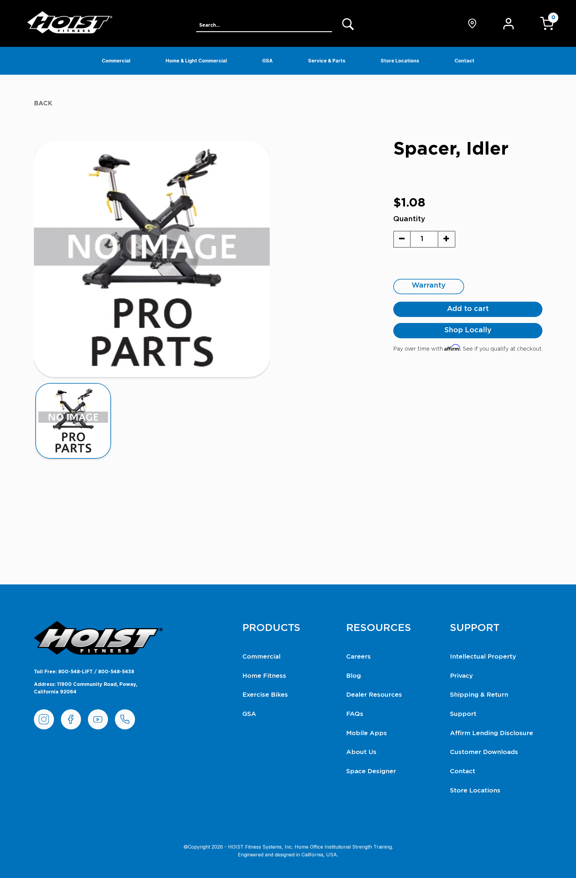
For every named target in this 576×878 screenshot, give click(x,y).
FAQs (354, 714)
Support (463, 714)
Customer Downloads (484, 752)
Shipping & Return (479, 695)
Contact (464, 61)
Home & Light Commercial (196, 61)
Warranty (429, 285)
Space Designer (371, 771)
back (43, 103)
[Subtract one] (402, 239)
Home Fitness (264, 676)
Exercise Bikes (265, 695)
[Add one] (446, 239)
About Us (361, 752)
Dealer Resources (374, 695)
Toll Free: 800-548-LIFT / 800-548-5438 (84, 671)
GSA (267, 61)
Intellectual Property (483, 656)
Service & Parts (326, 61)
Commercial (116, 61)
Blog (353, 676)
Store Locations (400, 61)
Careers (358, 656)
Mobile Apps (366, 733)
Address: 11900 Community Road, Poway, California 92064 (85, 688)
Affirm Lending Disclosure (491, 733)
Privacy (461, 676)
